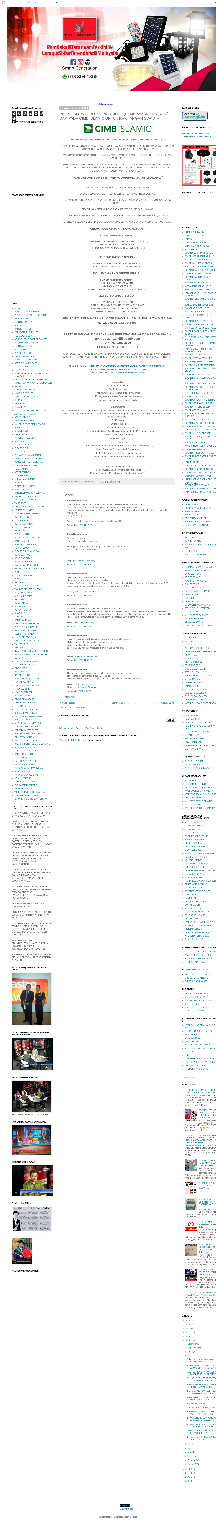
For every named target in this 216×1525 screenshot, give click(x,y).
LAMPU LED (20, 370)
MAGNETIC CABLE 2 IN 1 (26, 775)
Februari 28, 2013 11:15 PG (79, 525)
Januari (191, 1464)
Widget (194, 1077)
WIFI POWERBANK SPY (25, 737)
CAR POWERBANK (23, 620)
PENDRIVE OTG (22, 534)
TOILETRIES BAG (193, 638)
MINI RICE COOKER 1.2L (196, 997)
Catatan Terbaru (67, 703)
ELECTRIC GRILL (22, 448)
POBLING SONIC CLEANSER (28, 733)
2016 (188, 1325)
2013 (188, 1336)
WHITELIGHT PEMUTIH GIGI (198, 1045)
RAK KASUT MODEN (24, 720)
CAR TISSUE (20, 617)
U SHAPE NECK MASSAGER (198, 1031)
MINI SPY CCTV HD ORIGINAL (28, 768)
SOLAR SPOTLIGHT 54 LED (198, 355)
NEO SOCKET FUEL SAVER (27, 360)
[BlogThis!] (110, 481)
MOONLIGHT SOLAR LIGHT (198, 286)
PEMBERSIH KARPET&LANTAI (28, 462)
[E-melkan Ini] (106, 481)
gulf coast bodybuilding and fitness (110, 521)
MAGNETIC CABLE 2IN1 (196, 693)
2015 (188, 1328)
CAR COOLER (21, 434)
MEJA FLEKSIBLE (22, 407)
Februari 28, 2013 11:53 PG (79, 660)
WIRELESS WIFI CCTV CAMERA (29, 792)
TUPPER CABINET (23, 445)
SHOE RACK (20, 613)
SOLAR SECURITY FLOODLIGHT (200, 253)
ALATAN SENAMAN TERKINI (198, 955)
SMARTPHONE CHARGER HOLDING (31, 651)
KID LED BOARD (192, 249)
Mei (190, 1448)
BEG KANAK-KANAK (194, 588)
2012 (188, 1340)
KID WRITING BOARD (24, 699)
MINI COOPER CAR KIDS (196, 615)
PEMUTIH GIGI (21, 572)
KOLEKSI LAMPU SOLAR (26, 726)
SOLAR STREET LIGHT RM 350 (199, 453)
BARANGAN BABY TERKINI (27, 465)
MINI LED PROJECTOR (25, 438)
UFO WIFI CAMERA (194, 797)
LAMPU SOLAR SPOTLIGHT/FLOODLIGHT (197, 484)
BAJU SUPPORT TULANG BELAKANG (32, 744)
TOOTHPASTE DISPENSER (27, 513)
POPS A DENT (21, 579)
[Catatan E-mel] (101, 481)
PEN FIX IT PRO (21, 517)
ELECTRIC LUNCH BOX (25, 544)
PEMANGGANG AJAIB (24, 486)
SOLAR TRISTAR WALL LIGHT (199, 324)
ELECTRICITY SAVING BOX (27, 551)
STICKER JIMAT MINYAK (196, 978)
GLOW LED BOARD (194, 622)
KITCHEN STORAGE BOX (197, 936)
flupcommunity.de (89, 622)
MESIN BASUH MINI (23, 322)
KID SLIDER (190, 598)
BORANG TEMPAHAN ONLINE (28, 312)
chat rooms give (92, 592)
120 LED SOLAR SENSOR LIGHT (200, 393)
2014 (188, 1332)
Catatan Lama (167, 703)
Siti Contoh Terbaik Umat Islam (201, 1407)
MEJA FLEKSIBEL (193, 850)
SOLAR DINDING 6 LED (196, 449)
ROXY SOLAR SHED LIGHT (198, 289)
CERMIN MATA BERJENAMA (27, 623)
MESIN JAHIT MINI (23, 346)
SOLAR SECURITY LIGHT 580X (199, 469)
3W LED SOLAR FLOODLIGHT (199, 305)
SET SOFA (19, 441)
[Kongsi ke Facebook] (116, 481)
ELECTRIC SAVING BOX (196, 981)
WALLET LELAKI (22, 644)
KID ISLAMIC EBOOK (194, 765)
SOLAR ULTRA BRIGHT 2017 (198, 374)
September (193, 1348)
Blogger (133, 1517)
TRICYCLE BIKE (22, 689)
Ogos (190, 1351)
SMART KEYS (20, 758)
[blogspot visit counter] (125, 1506)
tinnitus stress (86, 684)
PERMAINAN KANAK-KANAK (28, 455)
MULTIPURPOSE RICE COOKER (29, 424)
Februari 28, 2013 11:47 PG (79, 626)
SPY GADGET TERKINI (25, 630)
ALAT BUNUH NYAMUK (25, 414)
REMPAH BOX (21, 647)
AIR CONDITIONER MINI (25, 420)
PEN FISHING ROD (23, 353)
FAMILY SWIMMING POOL (26, 565)
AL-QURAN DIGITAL (23, 592)
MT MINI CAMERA (22, 778)
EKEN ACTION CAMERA (25, 785)
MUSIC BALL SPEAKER (25, 562)
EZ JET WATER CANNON (196, 884)
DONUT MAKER (21, 603)
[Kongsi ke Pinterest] (119, 481)
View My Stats (126, 1509)
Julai (190, 1356)
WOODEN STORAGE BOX (26, 496)
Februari (192, 1460)
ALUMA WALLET (22, 606)
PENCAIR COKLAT (23, 610)
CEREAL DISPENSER (24, 390)
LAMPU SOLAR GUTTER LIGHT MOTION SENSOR (199, 350)
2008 (188, 1481)
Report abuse (94, 740)
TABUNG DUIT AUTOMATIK (27, 685)
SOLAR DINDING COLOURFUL (199, 361)
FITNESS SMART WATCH (26, 782)
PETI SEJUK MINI (22, 318)
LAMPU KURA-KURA (24, 356)
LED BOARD (20, 706)
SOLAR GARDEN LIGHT (196, 410)
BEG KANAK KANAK (23, 524)
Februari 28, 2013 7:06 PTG (79, 691)
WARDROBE (20, 503)
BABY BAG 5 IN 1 (22, 675)
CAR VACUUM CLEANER (26, 332)
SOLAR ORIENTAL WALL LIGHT (200, 321)
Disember (192, 1344)
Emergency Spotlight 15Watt (198, 476)
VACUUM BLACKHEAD (25, 764)
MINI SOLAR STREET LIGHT (198, 419)
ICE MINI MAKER (22, 400)
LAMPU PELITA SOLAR (25, 637)
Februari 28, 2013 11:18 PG (79, 564)
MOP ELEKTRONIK (23, 489)
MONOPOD (19, 325)
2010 (188, 1473)
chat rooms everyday (85, 561)
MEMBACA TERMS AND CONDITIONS (126, 369)
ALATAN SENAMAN (23, 596)
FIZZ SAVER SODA (23, 336)
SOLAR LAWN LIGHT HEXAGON (200, 426)
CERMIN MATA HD (193, 504)
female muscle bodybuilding (87, 656)
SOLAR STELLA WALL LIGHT (198, 403)
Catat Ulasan (70, 697)
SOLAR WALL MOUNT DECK (198, 263)
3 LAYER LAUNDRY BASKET (28, 661)
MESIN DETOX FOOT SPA (26, 343)
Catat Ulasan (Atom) (78, 708)
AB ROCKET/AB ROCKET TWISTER (31, 339)
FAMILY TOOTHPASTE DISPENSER (30, 654)
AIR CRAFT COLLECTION (197, 648)
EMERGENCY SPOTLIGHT (26, 761)
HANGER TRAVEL (22, 329)
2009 (188, 1477)
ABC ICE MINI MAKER (195, 846)
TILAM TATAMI (21, 469)
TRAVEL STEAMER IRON (26, 397)
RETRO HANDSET (23, 527)
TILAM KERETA (21, 452)
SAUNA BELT (20, 386)
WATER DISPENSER (194, 839)
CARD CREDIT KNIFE (24, 754)
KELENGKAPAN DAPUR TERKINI (30, 458)
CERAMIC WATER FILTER (26, 730)
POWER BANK (21, 427)
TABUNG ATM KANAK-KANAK (28, 716)
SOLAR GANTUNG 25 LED (197, 407)
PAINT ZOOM (20, 531)
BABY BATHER (21, 582)
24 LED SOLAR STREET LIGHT (199, 365)
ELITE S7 (18, 658)
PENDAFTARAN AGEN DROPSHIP (30, 315)
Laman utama (118, 703)
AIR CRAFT (19, 403)
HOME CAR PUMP (23, 558)
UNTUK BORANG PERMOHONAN (127, 372)
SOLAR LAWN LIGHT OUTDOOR (200, 423)
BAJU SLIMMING (22, 417)
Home (17, 308)
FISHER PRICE (21, 520)
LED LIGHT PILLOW (23, 367)
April (190, 1452)
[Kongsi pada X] (113, 481)
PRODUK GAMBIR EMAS (26, 795)
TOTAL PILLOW (21, 548)
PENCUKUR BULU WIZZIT (26, 586)
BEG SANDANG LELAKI (25, 713)
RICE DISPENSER (23, 672)
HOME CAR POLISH (23, 555)
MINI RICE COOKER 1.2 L (26, 393)
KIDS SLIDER (20, 668)
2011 (188, 1469)
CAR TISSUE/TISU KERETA (197, 722)
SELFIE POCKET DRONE (26, 771)
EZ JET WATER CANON (25, 500)
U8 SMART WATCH (23, 788)
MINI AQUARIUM (22, 696)
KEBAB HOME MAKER (24, 575)
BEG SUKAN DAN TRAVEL (26, 747)
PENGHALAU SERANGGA (26, 627)
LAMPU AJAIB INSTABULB (26, 641)
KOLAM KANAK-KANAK (25, 479)
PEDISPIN (19, 599)
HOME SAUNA (21, 483)
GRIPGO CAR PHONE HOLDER (29, 568)
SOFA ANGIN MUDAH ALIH (26, 751)
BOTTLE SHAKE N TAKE (25, 363)
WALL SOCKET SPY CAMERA (199, 791)
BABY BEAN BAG (22, 472)
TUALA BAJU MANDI (24, 682)
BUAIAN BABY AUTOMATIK (27, 537)
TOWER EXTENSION (24, 665)
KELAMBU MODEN (23, 431)
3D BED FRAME (21, 476)
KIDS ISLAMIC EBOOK (24, 703)
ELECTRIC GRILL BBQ (195, 867)
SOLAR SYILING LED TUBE (198, 433)
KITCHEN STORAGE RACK (27, 709)
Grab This (188, 1077)
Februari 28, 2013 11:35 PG (79, 595)
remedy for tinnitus (89, 687)
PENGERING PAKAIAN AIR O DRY (30, 410)
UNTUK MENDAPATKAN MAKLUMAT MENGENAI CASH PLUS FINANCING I (126, 366)
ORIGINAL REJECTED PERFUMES (30, 379)
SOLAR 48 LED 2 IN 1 (195, 442)
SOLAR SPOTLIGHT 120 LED (198, 358)
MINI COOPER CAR (23, 692)
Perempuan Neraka (196, 1404)
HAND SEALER (21, 541)
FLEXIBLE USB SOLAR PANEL (199, 266)
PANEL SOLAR (192, 462)
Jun (190, 1444)
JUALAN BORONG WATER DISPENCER (33, 383)
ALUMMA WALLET (193, 511)
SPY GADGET (20, 349)
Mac (190, 1456)
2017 (188, 1320)
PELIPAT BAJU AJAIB (24, 510)
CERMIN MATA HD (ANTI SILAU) (29, 506)
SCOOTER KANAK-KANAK (26, 678)
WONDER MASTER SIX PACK (28, 589)
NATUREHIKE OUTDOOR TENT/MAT (31, 799)
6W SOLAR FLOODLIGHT (197, 308)
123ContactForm (78, 740)
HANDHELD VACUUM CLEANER (29, 493)
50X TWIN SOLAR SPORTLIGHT (200, 260)
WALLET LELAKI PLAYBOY (27, 740)
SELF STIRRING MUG (24, 634)
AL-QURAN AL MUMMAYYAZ (27, 723)
